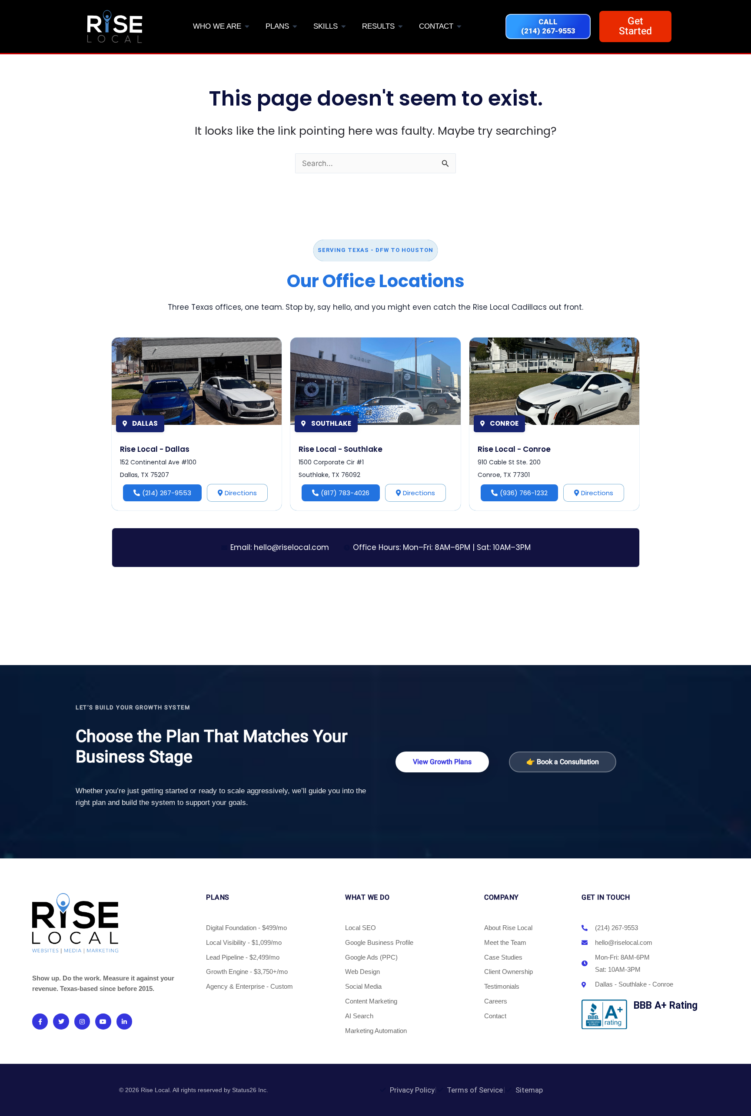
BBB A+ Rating (666, 1005)
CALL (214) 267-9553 (548, 26)
